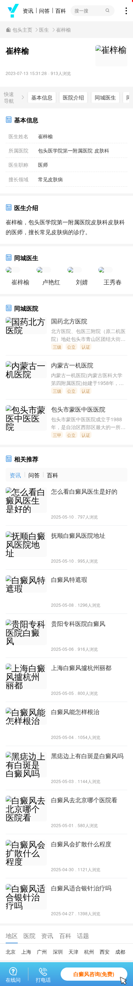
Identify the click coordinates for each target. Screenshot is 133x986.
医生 (44, 29)
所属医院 (18, 150)
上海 (26, 951)
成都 (120, 951)
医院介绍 (73, 97)
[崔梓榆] (13, 272)
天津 (73, 951)
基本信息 (41, 97)
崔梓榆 (63, 29)
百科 (60, 10)
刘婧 (82, 282)
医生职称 (18, 164)
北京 (11, 951)
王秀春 (113, 282)
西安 (105, 951)
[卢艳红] (44, 272)
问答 (44, 10)
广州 (42, 951)
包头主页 (22, 29)
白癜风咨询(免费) (93, 974)
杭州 (89, 951)
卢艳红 (51, 282)
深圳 (58, 951)
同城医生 (105, 97)
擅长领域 (18, 179)
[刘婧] (74, 272)
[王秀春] (105, 272)
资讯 (28, 10)
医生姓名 (18, 136)
